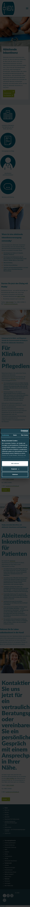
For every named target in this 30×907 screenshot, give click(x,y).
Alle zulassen (15, 463)
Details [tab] (15, 435)
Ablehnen (15, 474)
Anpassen (14, 469)
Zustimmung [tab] (5, 435)
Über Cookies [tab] (24, 435)
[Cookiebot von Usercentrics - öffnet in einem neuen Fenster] (21, 431)
